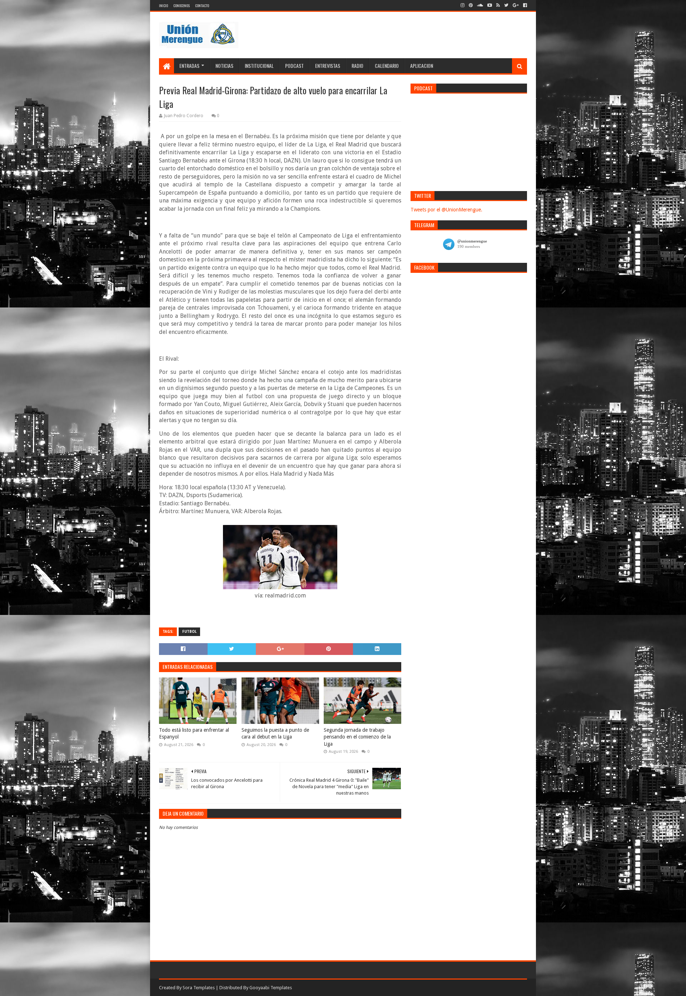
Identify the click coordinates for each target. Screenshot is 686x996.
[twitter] (506, 5)
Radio (357, 65)
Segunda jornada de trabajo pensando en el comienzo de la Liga (357, 737)
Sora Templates (199, 987)
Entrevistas (327, 65)
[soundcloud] (480, 5)
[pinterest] (470, 5)
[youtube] (489, 5)
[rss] (498, 5)
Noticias (224, 65)
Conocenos (181, 5)
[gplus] (515, 5)
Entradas (189, 65)
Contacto (202, 5)
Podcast (294, 65)
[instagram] (462, 5)
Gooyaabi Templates (270, 987)
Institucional (259, 65)
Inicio (163, 5)
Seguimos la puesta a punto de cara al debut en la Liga (275, 733)
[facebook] (524, 5)
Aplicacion (421, 65)
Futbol (189, 632)
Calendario (387, 65)
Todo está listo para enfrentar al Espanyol (194, 733)
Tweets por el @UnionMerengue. (446, 209)
